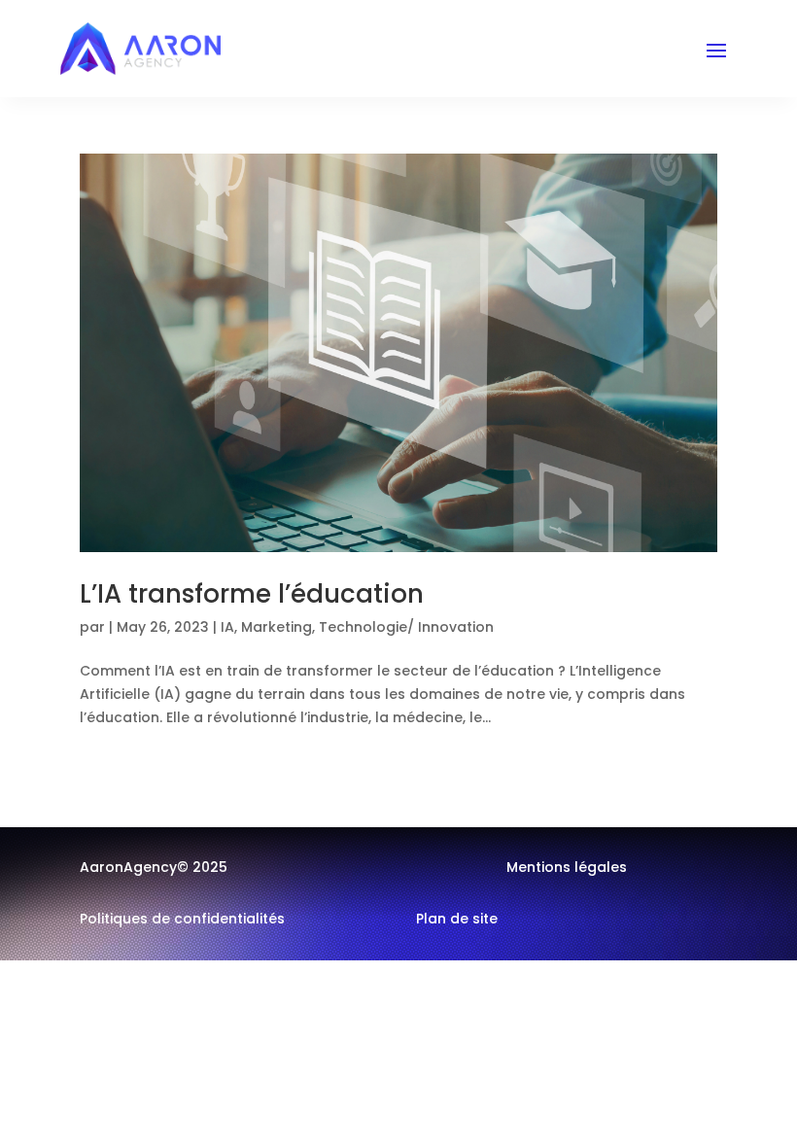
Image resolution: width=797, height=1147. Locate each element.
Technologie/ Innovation (406, 627)
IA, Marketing (266, 627)
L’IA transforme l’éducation (252, 593)
